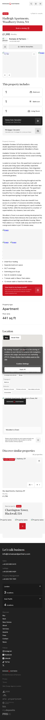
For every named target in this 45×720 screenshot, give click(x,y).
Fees (4, 635)
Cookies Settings (22, 364)
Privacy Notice (15, 357)
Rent (4, 619)
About (5, 625)
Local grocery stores (10, 375)
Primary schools (21, 389)
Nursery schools (9, 389)
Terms (5, 682)
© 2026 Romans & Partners (12, 675)
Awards (5, 632)
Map (6, 338)
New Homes (7, 622)
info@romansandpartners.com (16, 554)
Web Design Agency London (12, 686)
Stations (6, 382)
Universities (7, 392)
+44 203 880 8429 (9, 572)
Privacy (5, 679)
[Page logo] (11, 4)
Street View (15, 338)
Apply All (22, 369)
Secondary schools (34, 389)
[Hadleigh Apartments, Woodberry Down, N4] (20, 65)
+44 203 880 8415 (9, 564)
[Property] (22, 520)
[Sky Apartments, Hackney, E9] (22, 472)
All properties (37, 454)
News (5, 642)
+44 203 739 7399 (9, 579)
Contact (5, 639)
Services (6, 629)
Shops (20, 375)
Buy (4, 615)
